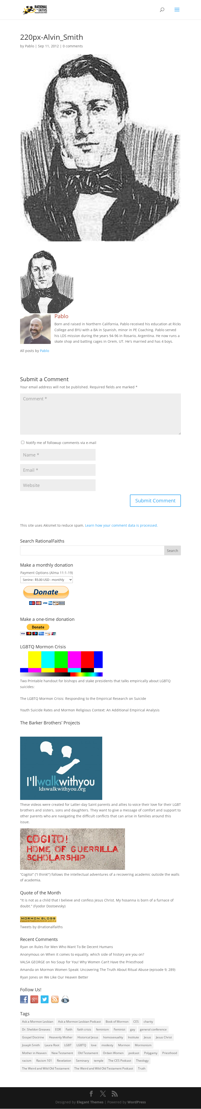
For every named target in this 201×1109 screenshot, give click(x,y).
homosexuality (113, 1037)
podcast (133, 1053)
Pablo (29, 46)
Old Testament (88, 1053)
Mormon (124, 1045)
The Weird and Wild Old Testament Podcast (103, 1068)
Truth (141, 1068)
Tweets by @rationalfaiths (41, 927)
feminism (102, 1029)
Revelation (64, 1060)
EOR (58, 1029)
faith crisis (84, 1029)
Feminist (119, 1029)
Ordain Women (113, 1053)
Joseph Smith (31, 1045)
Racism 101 (44, 1060)
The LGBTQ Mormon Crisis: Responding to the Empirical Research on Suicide (83, 698)
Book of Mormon (117, 1021)
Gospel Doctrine (33, 1037)
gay (132, 1029)
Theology (142, 1060)
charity (148, 1021)
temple (98, 1060)
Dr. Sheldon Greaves (36, 1029)
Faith (69, 1029)
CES (136, 1021)
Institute (133, 1037)
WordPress (136, 1102)
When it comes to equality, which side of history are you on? (95, 954)
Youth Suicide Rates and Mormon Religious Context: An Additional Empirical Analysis (90, 710)
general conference (153, 1029)
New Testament (62, 1053)
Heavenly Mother (61, 1037)
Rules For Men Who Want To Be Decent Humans (73, 946)
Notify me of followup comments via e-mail (61, 442)
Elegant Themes (90, 1102)
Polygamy (150, 1053)
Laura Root (52, 1045)
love (94, 1045)
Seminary (82, 1060)
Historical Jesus (87, 1037)
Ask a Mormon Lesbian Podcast (79, 1021)
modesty (107, 1045)
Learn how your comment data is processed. (121, 525)
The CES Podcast (119, 1060)
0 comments (73, 46)
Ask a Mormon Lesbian (37, 1021)
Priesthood (169, 1053)
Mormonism (143, 1045)
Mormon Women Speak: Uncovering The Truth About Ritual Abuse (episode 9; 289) (107, 969)
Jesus (147, 1037)
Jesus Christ (164, 1037)
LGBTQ (81, 1045)
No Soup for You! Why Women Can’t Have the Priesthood (97, 962)
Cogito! (27, 874)
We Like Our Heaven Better (66, 977)
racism (26, 1060)
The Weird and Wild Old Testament (45, 1068)
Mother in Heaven (34, 1053)
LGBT (177, 804)
